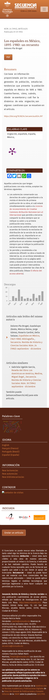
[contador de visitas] (12, 492)
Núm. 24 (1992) (10, 29)
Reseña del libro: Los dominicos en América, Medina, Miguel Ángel (27, 373)
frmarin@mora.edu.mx (19, 657)
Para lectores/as (10, 470)
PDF (8, 57)
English (5, 445)
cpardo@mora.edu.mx (20, 621)
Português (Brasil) (10, 451)
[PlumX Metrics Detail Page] (12, 151)
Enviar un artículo (13, 532)
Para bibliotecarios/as (13, 477)
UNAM (16, 694)
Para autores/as (9, 473)
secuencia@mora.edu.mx (12, 646)
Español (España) (10, 455)
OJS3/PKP (41, 694)
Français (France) (10, 448)
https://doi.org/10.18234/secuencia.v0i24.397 (23, 116)
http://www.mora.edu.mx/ (30, 602)
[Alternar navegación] (44, 9)
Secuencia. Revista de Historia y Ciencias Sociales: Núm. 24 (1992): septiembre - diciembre (26, 345)
